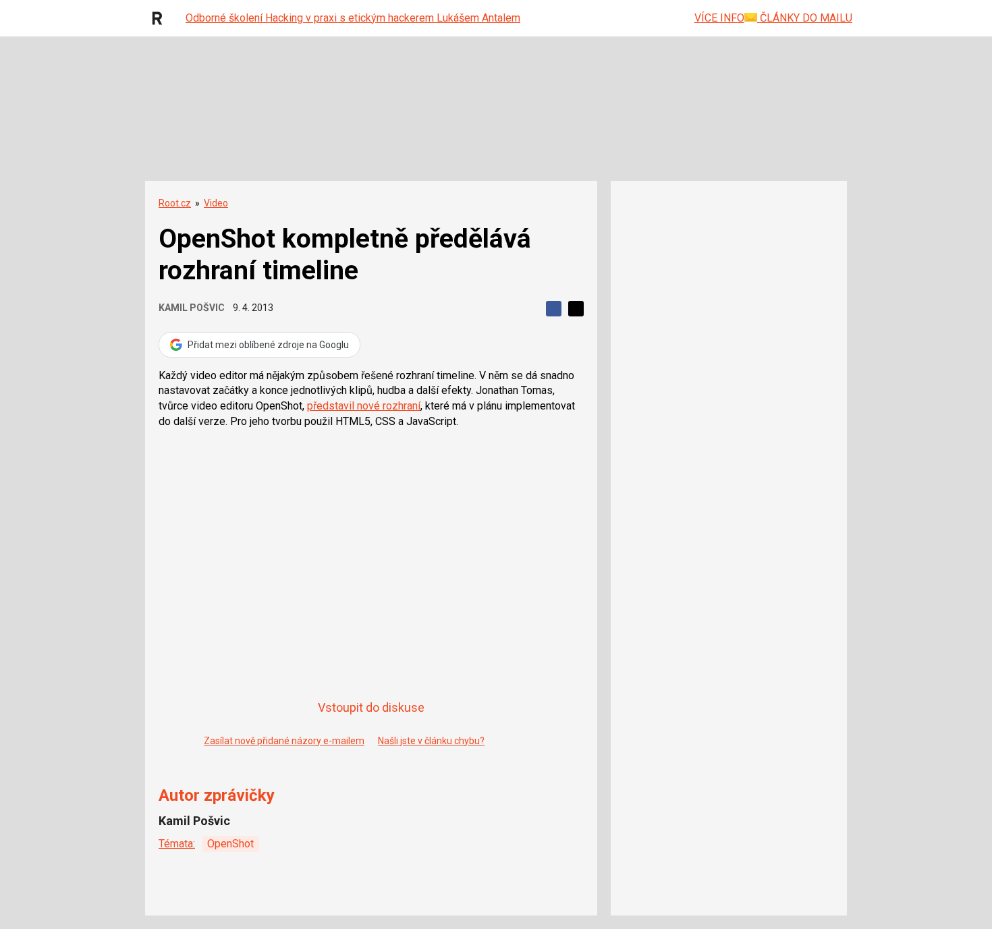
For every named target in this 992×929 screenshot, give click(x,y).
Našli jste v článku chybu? (431, 740)
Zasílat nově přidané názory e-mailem (284, 740)
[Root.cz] (160, 18)
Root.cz (175, 203)
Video (216, 203)
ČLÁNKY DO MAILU (804, 17)
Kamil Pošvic (192, 307)
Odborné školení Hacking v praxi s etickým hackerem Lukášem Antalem (353, 17)
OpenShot (230, 843)
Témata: (177, 843)
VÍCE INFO (719, 17)
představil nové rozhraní (363, 405)
